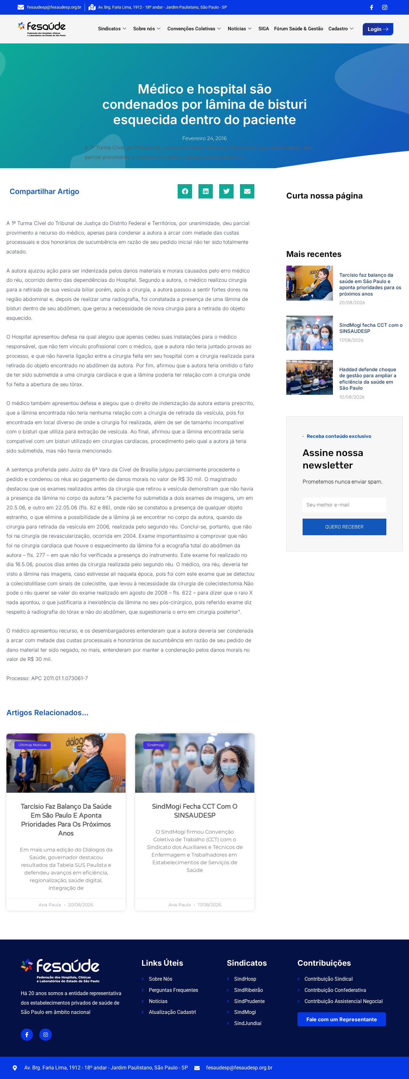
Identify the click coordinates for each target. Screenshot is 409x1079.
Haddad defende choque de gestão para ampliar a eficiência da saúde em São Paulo (368, 378)
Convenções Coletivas (191, 29)
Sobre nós (144, 29)
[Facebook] (371, 7)
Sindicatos (109, 29)
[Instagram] (385, 7)
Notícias (237, 29)
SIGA (264, 29)
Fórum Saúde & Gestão (298, 29)
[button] (185, 191)
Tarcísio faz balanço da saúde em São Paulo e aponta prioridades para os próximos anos (370, 284)
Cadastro (338, 29)
